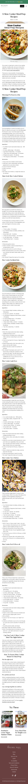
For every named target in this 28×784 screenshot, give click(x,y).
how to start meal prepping (13, 70)
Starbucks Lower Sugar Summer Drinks (6, 732)
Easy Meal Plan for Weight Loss (20, 732)
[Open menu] (26, 6)
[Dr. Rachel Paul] (4, 6)
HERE (21, 1)
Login (22, 6)
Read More (4, 737)
